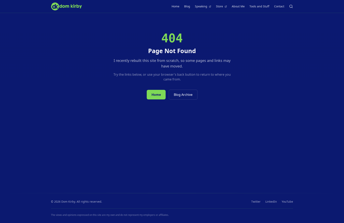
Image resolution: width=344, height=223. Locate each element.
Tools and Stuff (259, 6)
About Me (238, 6)
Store (220, 6)
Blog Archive (183, 94)
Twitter (256, 201)
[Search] (291, 6)
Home (175, 6)
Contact (279, 6)
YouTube (287, 201)
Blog (187, 6)
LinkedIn (271, 201)
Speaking (201, 6)
